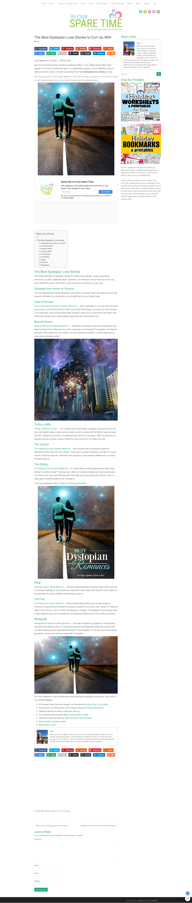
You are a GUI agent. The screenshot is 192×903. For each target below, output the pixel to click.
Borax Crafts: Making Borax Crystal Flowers (52, 825)
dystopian (47, 811)
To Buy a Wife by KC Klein (46, 428)
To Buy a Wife (46, 251)
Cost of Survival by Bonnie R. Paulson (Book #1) (55, 305)
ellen (37, 41)
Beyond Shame (46, 248)
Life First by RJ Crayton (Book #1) (49, 603)
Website (37, 881)
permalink (67, 811)
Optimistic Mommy (72, 711)
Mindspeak (45, 265)
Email (36, 873)
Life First (44, 262)
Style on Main (83, 714)
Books (39, 811)
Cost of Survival (47, 246)
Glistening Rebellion (77, 483)
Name (37, 865)
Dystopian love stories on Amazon (53, 243)
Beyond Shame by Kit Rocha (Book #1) (51, 325)
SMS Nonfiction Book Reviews (78, 717)
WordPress (154, 900)
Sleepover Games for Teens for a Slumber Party (98, 825)
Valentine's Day (56, 811)
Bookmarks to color (47, 724)
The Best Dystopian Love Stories (51, 240)
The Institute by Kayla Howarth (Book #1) (52, 448)
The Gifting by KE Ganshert (46, 468)
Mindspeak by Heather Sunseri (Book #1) (52, 623)
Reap (43, 259)
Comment (38, 839)
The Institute (45, 254)
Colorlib (140, 900)
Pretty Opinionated (95, 707)
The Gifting (45, 257)
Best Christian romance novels (52, 721)
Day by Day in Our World (97, 704)
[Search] (159, 74)
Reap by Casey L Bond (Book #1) (49, 586)
